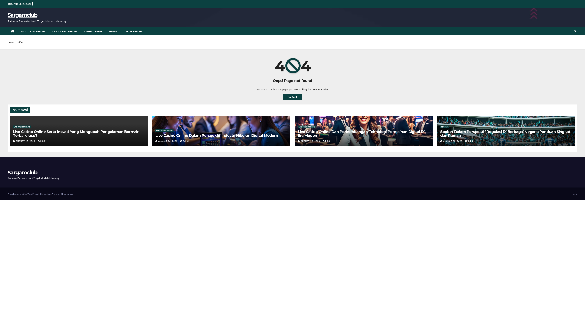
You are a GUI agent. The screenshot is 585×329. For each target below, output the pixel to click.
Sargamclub (22, 15)
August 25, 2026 (26, 141)
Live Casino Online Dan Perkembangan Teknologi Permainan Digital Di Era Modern (361, 133)
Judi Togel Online (33, 31)
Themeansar (67, 194)
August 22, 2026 (453, 141)
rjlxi (43, 141)
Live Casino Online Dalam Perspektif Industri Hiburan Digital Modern (216, 135)
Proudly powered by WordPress (23, 194)
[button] (575, 31)
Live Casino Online (64, 31)
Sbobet (114, 31)
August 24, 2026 (168, 141)
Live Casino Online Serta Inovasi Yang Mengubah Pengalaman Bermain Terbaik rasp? (76, 133)
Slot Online (134, 31)
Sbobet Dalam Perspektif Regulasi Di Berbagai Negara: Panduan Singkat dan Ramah (505, 133)
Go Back (292, 97)
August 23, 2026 (311, 141)
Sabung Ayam (93, 31)
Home (11, 42)
